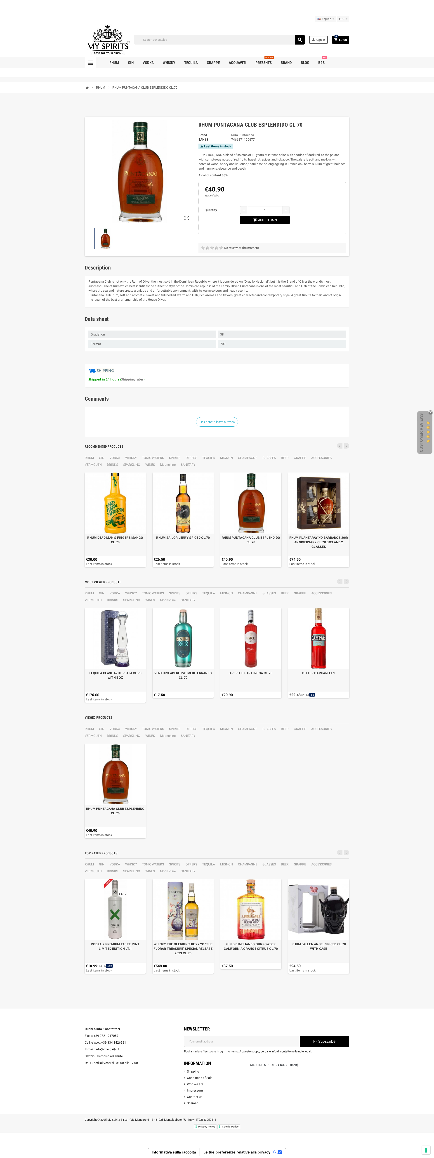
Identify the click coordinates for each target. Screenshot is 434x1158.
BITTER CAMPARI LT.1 (318, 673)
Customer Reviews (421, 432)
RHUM (89, 458)
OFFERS (191, 458)
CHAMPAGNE (247, 458)
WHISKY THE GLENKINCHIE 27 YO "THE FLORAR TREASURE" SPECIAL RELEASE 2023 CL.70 (183, 948)
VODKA (115, 458)
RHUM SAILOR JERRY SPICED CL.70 (183, 537)
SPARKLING (131, 464)
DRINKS (112, 464)
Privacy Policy (206, 1126)
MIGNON (226, 458)
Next (346, 446)
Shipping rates (132, 379)
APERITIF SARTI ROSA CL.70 (250, 673)
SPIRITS (174, 458)
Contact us (194, 1097)
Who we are (195, 1084)
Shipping (193, 1071)
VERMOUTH (93, 464)
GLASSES (269, 458)
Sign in (318, 40)
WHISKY (131, 458)
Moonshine (168, 464)
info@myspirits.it (107, 1049)
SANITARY (188, 464)
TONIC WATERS (153, 458)
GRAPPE (300, 458)
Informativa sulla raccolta (174, 1152)
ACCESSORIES (321, 458)
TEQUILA (208, 458)
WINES (150, 464)
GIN (101, 458)
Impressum (195, 1090)
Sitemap (192, 1103)
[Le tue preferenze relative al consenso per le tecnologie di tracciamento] (426, 1150)
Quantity (211, 210)
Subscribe (326, 1041)
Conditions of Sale (199, 1078)
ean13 (203, 139)
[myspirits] (107, 39)
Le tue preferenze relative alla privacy (236, 1152)
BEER (285, 458)
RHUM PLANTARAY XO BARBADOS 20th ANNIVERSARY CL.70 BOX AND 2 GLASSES (318, 542)
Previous (339, 446)
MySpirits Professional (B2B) (274, 1065)
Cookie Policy (230, 1126)
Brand (202, 135)
